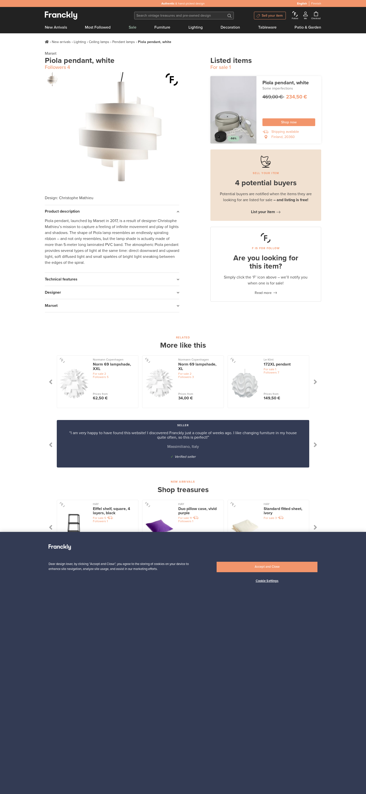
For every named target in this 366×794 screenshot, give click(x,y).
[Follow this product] (172, 79)
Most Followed (98, 27)
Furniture (162, 27)
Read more (263, 293)
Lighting (195, 27)
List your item (263, 211)
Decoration (230, 27)
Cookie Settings (267, 581)
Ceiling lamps (99, 42)
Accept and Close (267, 567)
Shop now (289, 122)
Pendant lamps (123, 42)
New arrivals (61, 42)
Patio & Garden (308, 27)
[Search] (229, 15)
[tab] (112, 211)
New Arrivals (56, 27)
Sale (132, 27)
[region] (183, 663)
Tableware (267, 27)
